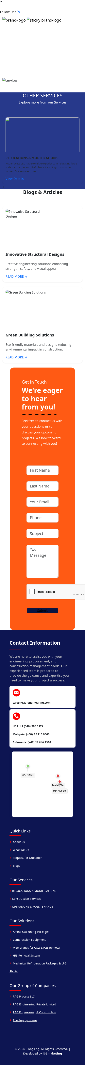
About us (18, 842)
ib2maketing (52, 1053)
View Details (15, 179)
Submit (42, 610)
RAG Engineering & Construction (34, 1012)
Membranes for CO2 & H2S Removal (36, 947)
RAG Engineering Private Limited (34, 1004)
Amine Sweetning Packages (31, 932)
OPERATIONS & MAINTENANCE (32, 906)
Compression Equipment (29, 939)
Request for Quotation (27, 858)
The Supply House (25, 1020)
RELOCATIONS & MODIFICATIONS (34, 891)
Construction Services (26, 899)
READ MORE (16, 276)
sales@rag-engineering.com (55, 7)
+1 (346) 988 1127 (16, 7)
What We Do (20, 850)
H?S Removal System (26, 955)
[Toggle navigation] (78, 20)
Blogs (16, 865)
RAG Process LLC (24, 996)
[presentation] (2, 186)
